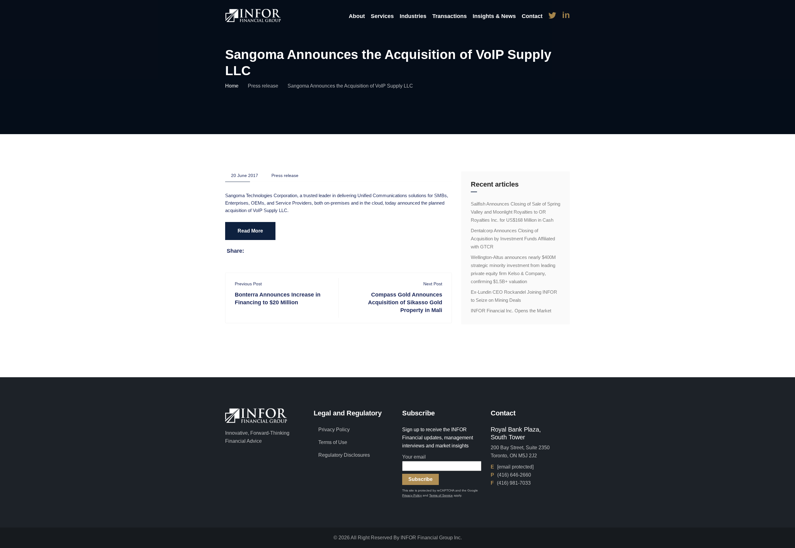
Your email (414, 457)
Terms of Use (332, 442)
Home (231, 85)
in (566, 15)
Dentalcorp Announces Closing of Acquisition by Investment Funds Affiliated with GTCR (513, 238)
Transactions (449, 16)
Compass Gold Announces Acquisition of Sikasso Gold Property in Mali (405, 302)
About (357, 16)
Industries (413, 16)
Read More (250, 230)
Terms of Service (441, 495)
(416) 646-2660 (514, 475)
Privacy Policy (334, 429)
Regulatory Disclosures (344, 455)
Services (382, 16)
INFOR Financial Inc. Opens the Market (511, 310)
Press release (263, 85)
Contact (532, 16)
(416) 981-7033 (514, 483)
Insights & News (494, 16)
